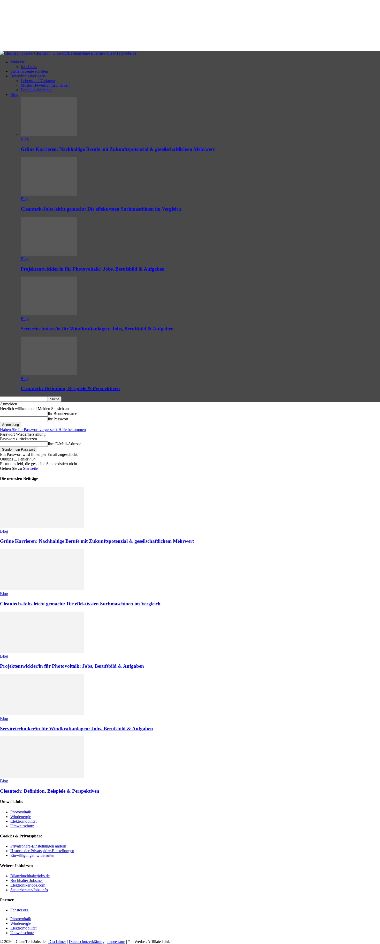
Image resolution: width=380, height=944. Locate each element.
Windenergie (20, 816)
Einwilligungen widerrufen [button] (32, 855)
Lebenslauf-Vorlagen (38, 80)
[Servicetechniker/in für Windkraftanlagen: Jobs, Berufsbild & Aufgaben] (49, 314)
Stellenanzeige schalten (29, 71)
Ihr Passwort (58, 419)
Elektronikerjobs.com (27, 885)
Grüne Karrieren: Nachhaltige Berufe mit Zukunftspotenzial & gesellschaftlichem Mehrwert (118, 149)
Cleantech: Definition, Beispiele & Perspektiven (70, 388)
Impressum (116, 941)
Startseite (30, 468)
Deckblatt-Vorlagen (36, 90)
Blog (14, 94)
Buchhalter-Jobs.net (26, 880)
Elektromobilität (23, 821)
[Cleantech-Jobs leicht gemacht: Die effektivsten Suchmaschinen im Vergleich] (49, 194)
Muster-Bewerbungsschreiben (45, 85)
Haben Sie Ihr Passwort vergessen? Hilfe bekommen (43, 429)
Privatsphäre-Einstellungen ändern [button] (38, 846)
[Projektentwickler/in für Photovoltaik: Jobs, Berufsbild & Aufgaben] (49, 254)
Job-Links (29, 66)
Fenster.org (19, 910)
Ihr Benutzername (62, 413)
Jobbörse (17, 62)
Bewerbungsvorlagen (27, 76)
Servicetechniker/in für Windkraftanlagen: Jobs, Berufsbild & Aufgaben (97, 328)
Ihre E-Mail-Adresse (64, 444)
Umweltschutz (22, 826)
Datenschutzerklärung (86, 941)
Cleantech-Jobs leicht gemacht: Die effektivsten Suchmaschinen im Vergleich (101, 209)
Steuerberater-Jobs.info (29, 890)
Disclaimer (57, 941)
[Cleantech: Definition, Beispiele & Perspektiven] (49, 374)
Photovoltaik (20, 812)
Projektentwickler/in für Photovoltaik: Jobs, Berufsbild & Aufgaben (93, 269)
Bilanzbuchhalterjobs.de (30, 876)
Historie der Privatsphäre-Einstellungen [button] (42, 851)
